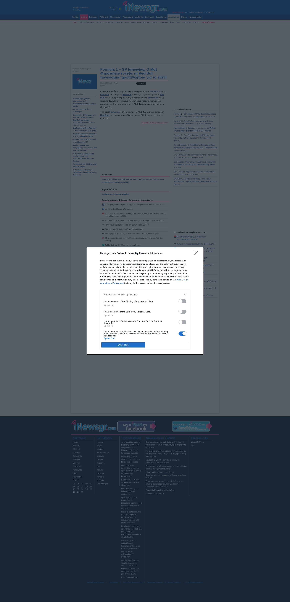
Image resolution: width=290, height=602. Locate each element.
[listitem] (145, 294)
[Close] (197, 253)
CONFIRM (123, 345)
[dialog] (145, 301)
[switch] (182, 301)
